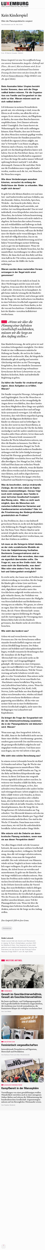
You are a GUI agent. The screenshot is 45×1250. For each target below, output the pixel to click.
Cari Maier (7, 1011)
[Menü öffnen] (43, 4)
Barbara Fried (8, 1055)
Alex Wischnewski (23, 1055)
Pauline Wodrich (9, 1105)
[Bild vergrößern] (22, 40)
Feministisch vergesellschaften (19, 1045)
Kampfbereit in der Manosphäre (20, 1088)
